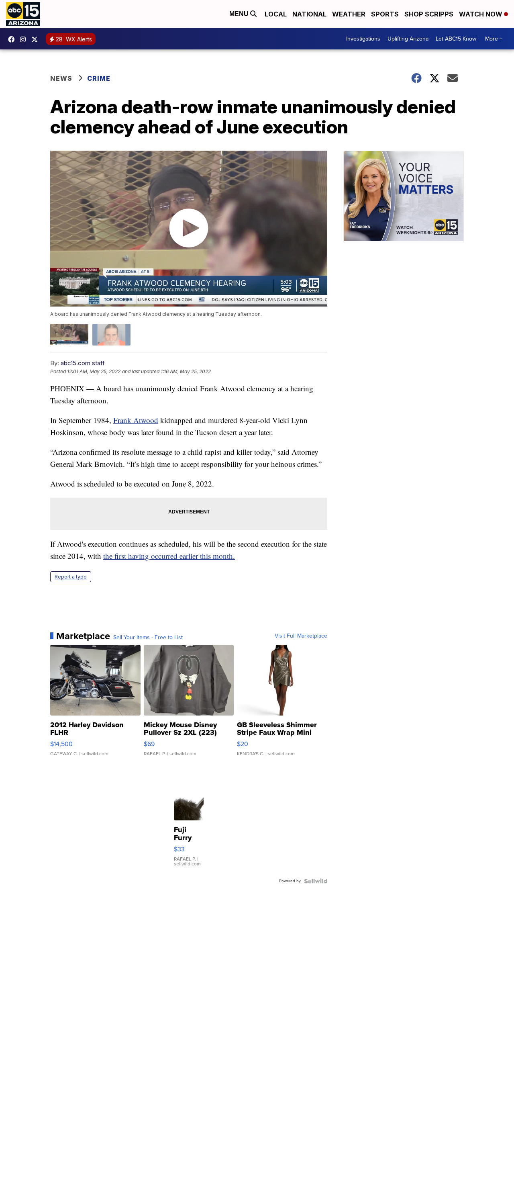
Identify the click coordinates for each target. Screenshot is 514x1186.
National (309, 14)
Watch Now (481, 14)
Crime (98, 78)
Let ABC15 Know (456, 39)
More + (493, 39)
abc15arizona (25, 39)
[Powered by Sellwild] (315, 881)
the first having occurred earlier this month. (169, 556)
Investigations (363, 39)
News (61, 78)
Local (276, 14)
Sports (385, 14)
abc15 (13, 39)
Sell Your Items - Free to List (148, 637)
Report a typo (71, 577)
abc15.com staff (83, 363)
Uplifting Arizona (408, 39)
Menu (239, 13)
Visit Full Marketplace (301, 636)
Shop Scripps (428, 14)
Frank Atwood (135, 420)
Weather (348, 14)
